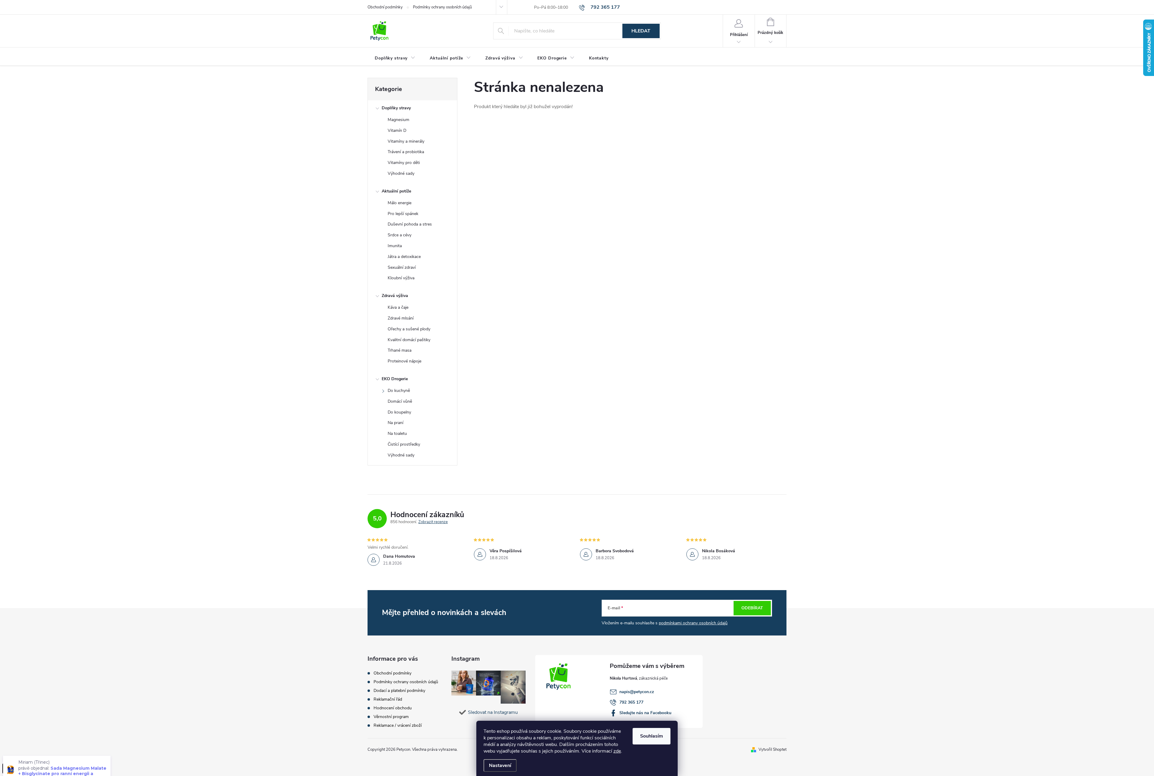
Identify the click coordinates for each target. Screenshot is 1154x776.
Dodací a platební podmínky (399, 690)
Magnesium (398, 120)
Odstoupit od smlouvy (26, 768)
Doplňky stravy (396, 108)
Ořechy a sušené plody (409, 329)
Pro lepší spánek (403, 214)
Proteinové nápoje (404, 361)
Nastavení (500, 765)
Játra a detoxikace (404, 256)
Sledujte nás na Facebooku (645, 713)
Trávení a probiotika (406, 152)
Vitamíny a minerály (406, 141)
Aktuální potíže (396, 191)
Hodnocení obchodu (393, 708)
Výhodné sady (401, 173)
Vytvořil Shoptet (772, 749)
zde (617, 751)
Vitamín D (397, 130)
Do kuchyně (399, 390)
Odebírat (752, 608)
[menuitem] (395, 58)
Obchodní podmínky (385, 7)
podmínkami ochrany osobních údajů (693, 623)
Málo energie (399, 203)
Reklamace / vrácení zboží (398, 725)
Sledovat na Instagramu (493, 712)
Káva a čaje (398, 307)
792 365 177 (631, 702)
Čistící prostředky (404, 444)
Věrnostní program (391, 717)
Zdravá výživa (395, 296)
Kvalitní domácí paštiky (409, 340)
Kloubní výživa (401, 278)
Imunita (395, 246)
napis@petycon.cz (636, 692)
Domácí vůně (400, 401)
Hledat (640, 31)
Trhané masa (399, 350)
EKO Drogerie (395, 379)
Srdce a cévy (399, 235)
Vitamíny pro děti (404, 162)
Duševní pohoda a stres (410, 224)
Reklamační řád (388, 699)
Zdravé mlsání (401, 318)
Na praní (395, 423)
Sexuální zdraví (402, 267)
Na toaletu (397, 433)
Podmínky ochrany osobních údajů (442, 7)
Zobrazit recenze (433, 522)
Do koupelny (399, 412)
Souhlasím (651, 736)
